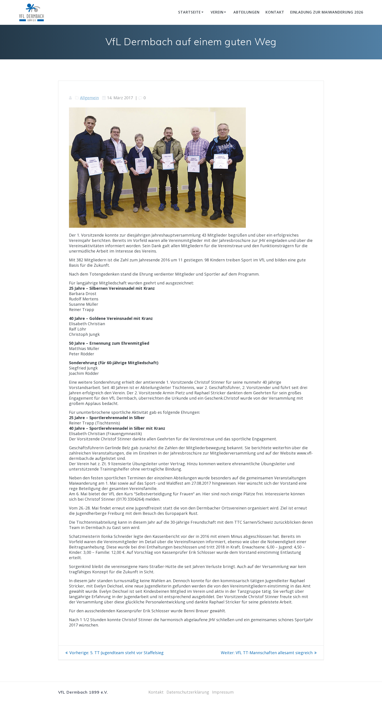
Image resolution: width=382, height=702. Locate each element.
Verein (217, 12)
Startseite (189, 12)
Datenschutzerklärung (187, 692)
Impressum (223, 692)
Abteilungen (246, 12)
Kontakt (274, 12)
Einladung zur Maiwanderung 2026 (326, 12)
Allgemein (89, 97)
